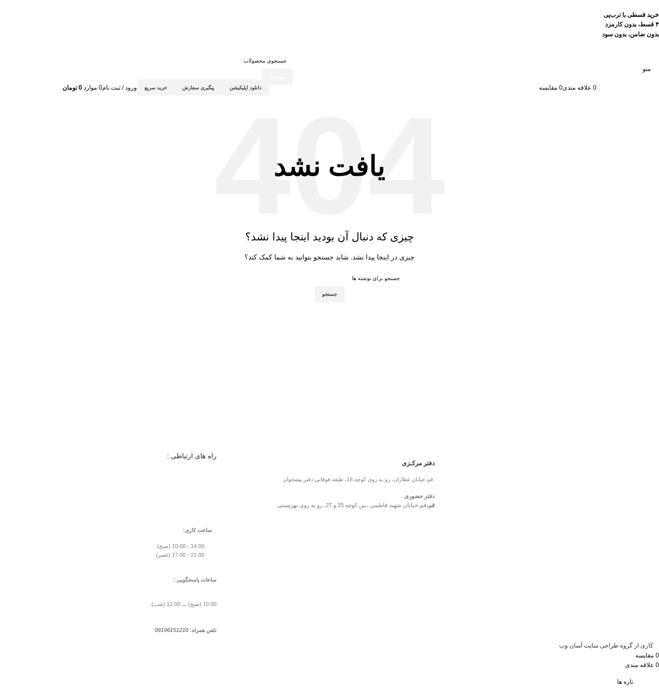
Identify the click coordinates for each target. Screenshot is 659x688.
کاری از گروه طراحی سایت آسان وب (606, 645)
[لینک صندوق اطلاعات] (329, 72)
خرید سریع (156, 87)
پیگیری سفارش (198, 87)
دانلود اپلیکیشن (246, 87)
